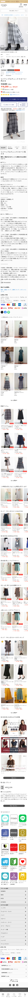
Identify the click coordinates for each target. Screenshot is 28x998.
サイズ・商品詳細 (10, 147)
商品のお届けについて (20, 110)
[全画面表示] (23, 138)
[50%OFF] (7, 416)
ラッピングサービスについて (22, 881)
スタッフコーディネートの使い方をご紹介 (22, 839)
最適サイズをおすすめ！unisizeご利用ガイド (5, 854)
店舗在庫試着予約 (23, 104)
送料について (15, 289)
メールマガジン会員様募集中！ (22, 853)
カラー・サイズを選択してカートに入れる (15, 99)
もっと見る (14, 400)
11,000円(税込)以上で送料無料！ (4, 867)
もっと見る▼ (14, 480)
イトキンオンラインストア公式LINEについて (22, 825)
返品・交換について (6, 289)
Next (27, 32)
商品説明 (3, 147)
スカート (7, 73)
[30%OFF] (20, 416)
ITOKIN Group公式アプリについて (14, 824)
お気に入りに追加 (9, 104)
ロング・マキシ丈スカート (17, 73)
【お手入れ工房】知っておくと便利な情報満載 (13, 882)
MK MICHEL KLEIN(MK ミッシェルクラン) (14, 72)
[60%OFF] (7, 464)
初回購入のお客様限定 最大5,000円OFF (5, 825)
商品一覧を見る (13, 805)
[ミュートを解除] (20, 138)
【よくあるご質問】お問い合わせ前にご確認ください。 (5, 882)
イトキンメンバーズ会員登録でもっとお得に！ (13, 868)
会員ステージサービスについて (5, 838)
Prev (1, 32)
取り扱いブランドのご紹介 (13, 838)
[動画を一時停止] (14, 127)
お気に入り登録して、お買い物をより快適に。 (22, 868)
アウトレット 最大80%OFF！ (14, 853)
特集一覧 (13, 778)
